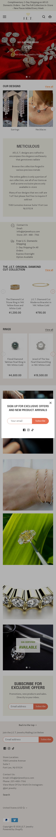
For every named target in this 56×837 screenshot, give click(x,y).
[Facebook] (24, 429)
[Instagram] (28, 429)
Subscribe (40, 420)
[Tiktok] (32, 429)
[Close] (50, 403)
